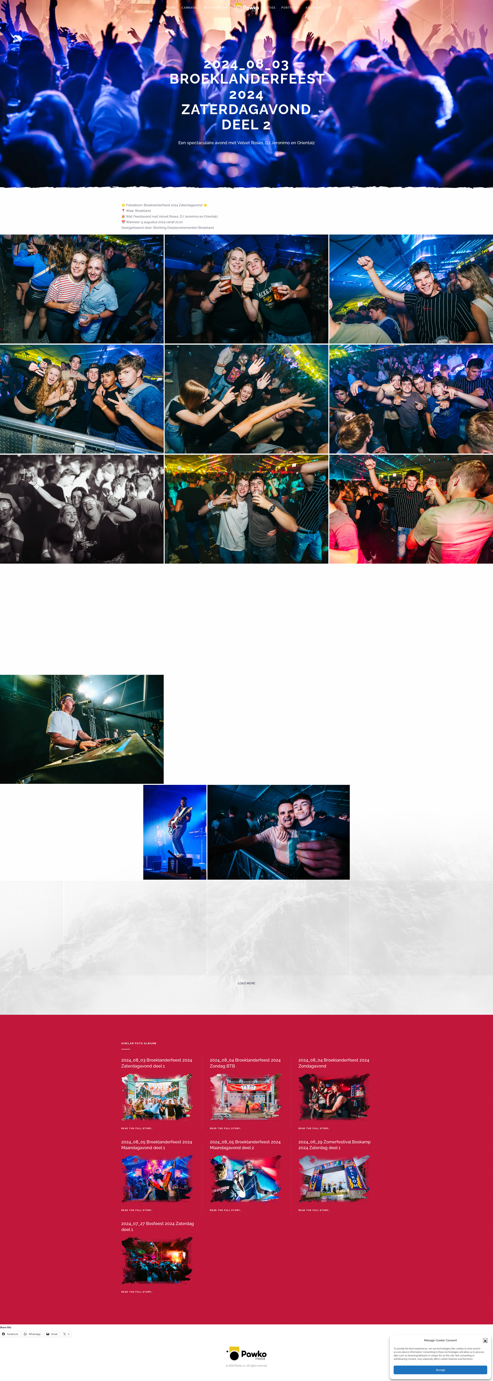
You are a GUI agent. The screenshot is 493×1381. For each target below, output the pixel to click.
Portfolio (290, 7)
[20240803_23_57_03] (82, 729)
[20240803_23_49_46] (246, 399)
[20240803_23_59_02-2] (411, 729)
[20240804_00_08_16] (411, 1141)
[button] (485, 1340)
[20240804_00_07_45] (82, 1141)
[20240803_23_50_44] (246, 509)
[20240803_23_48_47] (246, 289)
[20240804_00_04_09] (278, 928)
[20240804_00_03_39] (135, 928)
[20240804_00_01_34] (174, 832)
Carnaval (190, 7)
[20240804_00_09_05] (214, 1244)
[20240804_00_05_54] (422, 928)
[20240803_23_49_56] (411, 399)
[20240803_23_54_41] (411, 619)
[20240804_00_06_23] (246, 1031)
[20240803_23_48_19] (82, 289)
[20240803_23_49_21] (82, 399)
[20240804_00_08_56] (71, 1244)
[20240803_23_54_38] (246, 619)
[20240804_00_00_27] (71, 832)
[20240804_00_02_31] (278, 832)
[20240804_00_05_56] (82, 1031)
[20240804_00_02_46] (422, 832)
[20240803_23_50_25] (82, 509)
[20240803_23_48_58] (411, 289)
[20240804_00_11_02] (318, 1244)
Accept (440, 1370)
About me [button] (314, 7)
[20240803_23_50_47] (411, 509)
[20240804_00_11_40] (422, 1244)
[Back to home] (246, 7)
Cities (270, 7)
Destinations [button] (216, 7)
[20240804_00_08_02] (246, 1141)
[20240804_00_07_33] (411, 1031)
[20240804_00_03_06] (31, 928)
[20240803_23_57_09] (246, 729)
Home (171, 7)
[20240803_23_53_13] (82, 619)
